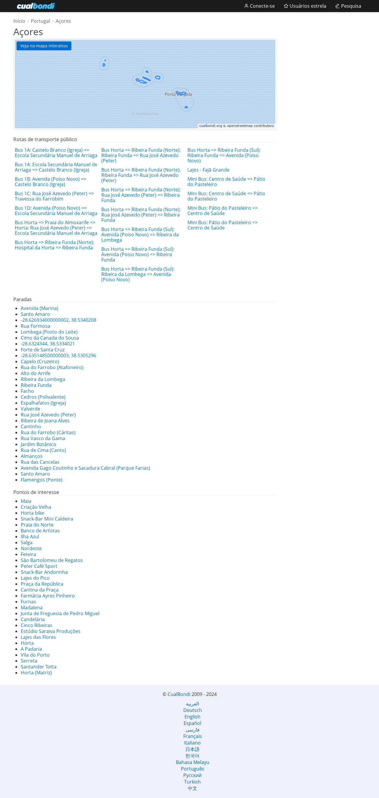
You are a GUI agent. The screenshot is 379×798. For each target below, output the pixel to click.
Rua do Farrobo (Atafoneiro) (52, 367)
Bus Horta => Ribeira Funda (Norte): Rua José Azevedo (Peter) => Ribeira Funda (141, 194)
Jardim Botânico (38, 444)
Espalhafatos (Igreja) (43, 403)
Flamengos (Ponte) (41, 479)
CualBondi (179, 694)
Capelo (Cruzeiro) (40, 361)
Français (192, 736)
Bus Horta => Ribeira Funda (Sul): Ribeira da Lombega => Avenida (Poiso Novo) (137, 274)
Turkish (192, 781)
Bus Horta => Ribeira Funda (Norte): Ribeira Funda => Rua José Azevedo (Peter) (141, 155)
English (192, 716)
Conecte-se (262, 6)
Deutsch (192, 710)
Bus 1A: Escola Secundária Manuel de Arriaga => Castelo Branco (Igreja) (56, 167)
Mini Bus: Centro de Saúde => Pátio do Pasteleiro (226, 182)
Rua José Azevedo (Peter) (48, 414)
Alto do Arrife (35, 373)
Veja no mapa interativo (44, 46)
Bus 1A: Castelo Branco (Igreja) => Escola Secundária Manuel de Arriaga (56, 153)
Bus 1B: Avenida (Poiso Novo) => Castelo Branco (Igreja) (50, 182)
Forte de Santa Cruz (43, 349)
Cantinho (31, 426)
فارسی (193, 729)
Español (192, 723)
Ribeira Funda (36, 385)
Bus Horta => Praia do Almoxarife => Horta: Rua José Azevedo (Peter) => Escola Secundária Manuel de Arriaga (56, 227)
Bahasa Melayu (192, 762)
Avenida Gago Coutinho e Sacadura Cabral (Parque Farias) (85, 468)
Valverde (30, 409)
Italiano (192, 742)
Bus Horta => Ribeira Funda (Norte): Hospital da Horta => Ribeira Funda (54, 245)
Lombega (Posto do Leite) (49, 332)
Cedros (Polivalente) (43, 397)
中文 (192, 788)
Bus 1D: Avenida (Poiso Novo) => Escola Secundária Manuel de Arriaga (56, 211)
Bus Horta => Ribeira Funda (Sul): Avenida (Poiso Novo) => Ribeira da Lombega (140, 234)
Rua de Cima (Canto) (43, 450)
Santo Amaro (35, 314)
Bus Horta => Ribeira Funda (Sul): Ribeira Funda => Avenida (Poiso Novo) (224, 155)
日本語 (192, 749)
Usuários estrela (307, 6)
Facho (27, 391)
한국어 (192, 755)
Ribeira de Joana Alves (45, 420)
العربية (192, 703)
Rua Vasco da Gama (43, 438)
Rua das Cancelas (40, 462)
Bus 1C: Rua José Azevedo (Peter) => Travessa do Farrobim (54, 196)
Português (192, 768)
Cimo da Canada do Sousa (50, 338)
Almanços (32, 456)
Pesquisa (350, 6)
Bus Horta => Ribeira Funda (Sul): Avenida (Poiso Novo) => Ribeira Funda (137, 254)
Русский (192, 775)
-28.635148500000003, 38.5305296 (58, 355)
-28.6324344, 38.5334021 (48, 343)
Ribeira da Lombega (43, 379)
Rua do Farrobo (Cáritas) (48, 432)
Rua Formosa (35, 326)
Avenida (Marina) (39, 308)
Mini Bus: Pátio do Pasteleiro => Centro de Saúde (222, 211)
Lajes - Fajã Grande (208, 170)
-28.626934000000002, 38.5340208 (58, 320)
